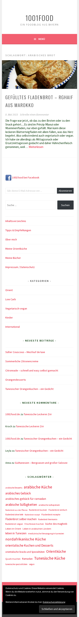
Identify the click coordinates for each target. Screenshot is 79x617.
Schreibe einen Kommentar (34, 114)
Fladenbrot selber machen (21, 519)
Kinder (9, 317)
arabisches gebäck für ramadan (25, 499)
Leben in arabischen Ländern (37, 528)
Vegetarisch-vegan (16, 308)
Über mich (11, 239)
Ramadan (27, 558)
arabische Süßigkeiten (21, 504)
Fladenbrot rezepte (50, 514)
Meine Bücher (13, 258)
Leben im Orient (13, 528)
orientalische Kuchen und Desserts (29, 545)
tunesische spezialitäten (16, 564)
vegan (32, 564)
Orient (9, 290)
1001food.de (12, 414)
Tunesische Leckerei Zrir (38, 414)
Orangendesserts (15, 379)
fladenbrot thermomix (47, 519)
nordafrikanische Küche (25, 539)
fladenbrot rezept (32, 514)
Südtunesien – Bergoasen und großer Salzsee (41, 462)
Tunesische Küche (49, 558)
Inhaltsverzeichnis (15, 221)
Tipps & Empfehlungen (18, 230)
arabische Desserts (13, 487)
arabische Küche (38, 487)
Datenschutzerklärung (54, 602)
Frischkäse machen (34, 523)
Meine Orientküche (16, 248)
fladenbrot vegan (14, 523)
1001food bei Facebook (25, 177)
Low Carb (10, 299)
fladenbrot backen (38, 510)
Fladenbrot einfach (58, 510)
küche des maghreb (56, 523)
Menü (41, 39)
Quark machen (13, 558)
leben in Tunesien (15, 533)
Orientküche (56, 551)
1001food (40, 18)
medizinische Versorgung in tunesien (46, 533)
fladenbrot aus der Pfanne (16, 510)
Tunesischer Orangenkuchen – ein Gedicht (29, 389)
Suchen (65, 205)
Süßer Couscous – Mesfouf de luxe (25, 352)
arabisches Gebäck (18, 493)
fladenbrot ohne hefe (14, 514)
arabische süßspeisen (49, 504)
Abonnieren (65, 190)
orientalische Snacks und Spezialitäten (25, 551)
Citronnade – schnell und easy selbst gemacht (31, 370)
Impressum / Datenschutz (20, 267)
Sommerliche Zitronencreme (21, 361)
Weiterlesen (36, 147)
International (12, 326)
